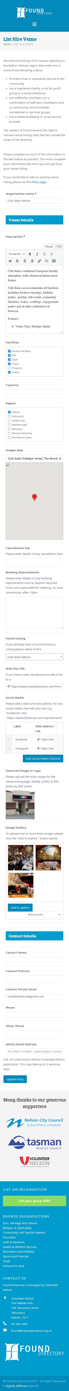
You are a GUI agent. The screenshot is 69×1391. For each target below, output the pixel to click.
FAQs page (39, 182)
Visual (48, 246)
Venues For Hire (13, 1266)
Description (15, 236)
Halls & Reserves (14, 1242)
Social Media (15, 697)
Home (7, 44)
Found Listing (15, 638)
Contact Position (18, 971)
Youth (6, 1261)
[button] (34, 24)
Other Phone (15, 1026)
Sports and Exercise (16, 1256)
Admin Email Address (21, 1044)
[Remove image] (31, 794)
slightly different (16, 1386)
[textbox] (34, 656)
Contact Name (16, 952)
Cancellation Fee (18, 548)
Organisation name (21, 194)
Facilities (12, 342)
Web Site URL (15, 668)
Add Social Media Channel (43, 758)
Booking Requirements (22, 572)
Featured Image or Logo (23, 771)
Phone (10, 1007)
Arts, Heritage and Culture (20, 1223)
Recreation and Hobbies (18, 1251)
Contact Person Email (21, 989)
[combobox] (34, 656)
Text (59, 246)
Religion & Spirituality (17, 1228)
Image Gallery (16, 827)
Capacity (12, 385)
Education (9, 1237)
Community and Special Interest (24, 1232)
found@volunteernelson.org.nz (31, 1331)
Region (11, 403)
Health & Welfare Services (20, 1247)
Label (17, 726)
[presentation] (16, 254)
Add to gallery (20, 907)
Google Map (14, 450)
